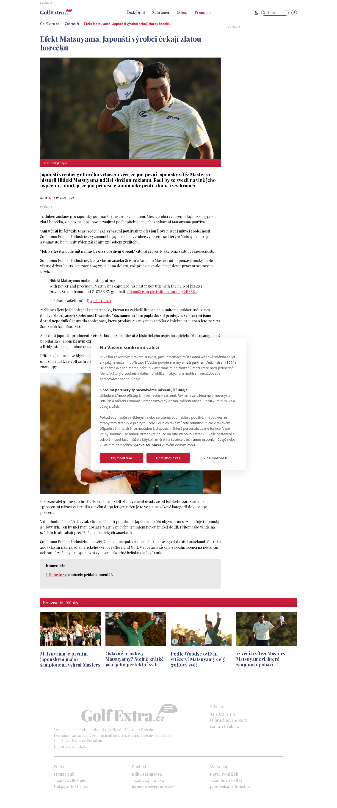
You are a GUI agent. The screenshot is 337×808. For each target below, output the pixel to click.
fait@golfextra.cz (71, 786)
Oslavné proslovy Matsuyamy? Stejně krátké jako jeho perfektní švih (134, 658)
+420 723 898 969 (70, 780)
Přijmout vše (121, 458)
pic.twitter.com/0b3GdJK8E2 (173, 291)
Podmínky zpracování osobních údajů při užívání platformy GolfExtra (112, 735)
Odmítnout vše (168, 458)
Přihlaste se (56, 574)
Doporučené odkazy (70, 746)
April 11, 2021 (100, 300)
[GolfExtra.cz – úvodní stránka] (56, 11)
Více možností (215, 458)
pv (49, 197)
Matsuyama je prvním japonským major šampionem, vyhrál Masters (70, 659)
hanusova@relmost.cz (153, 786)
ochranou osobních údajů (206, 439)
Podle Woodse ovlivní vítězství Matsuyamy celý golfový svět (198, 659)
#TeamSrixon (138, 291)
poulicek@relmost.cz (230, 786)
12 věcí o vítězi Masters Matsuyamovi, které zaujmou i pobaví (260, 658)
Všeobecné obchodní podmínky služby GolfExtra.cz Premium (105, 729)
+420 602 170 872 (226, 780)
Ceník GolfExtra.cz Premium (78, 740)
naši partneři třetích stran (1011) (210, 362)
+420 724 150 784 (148, 780)
